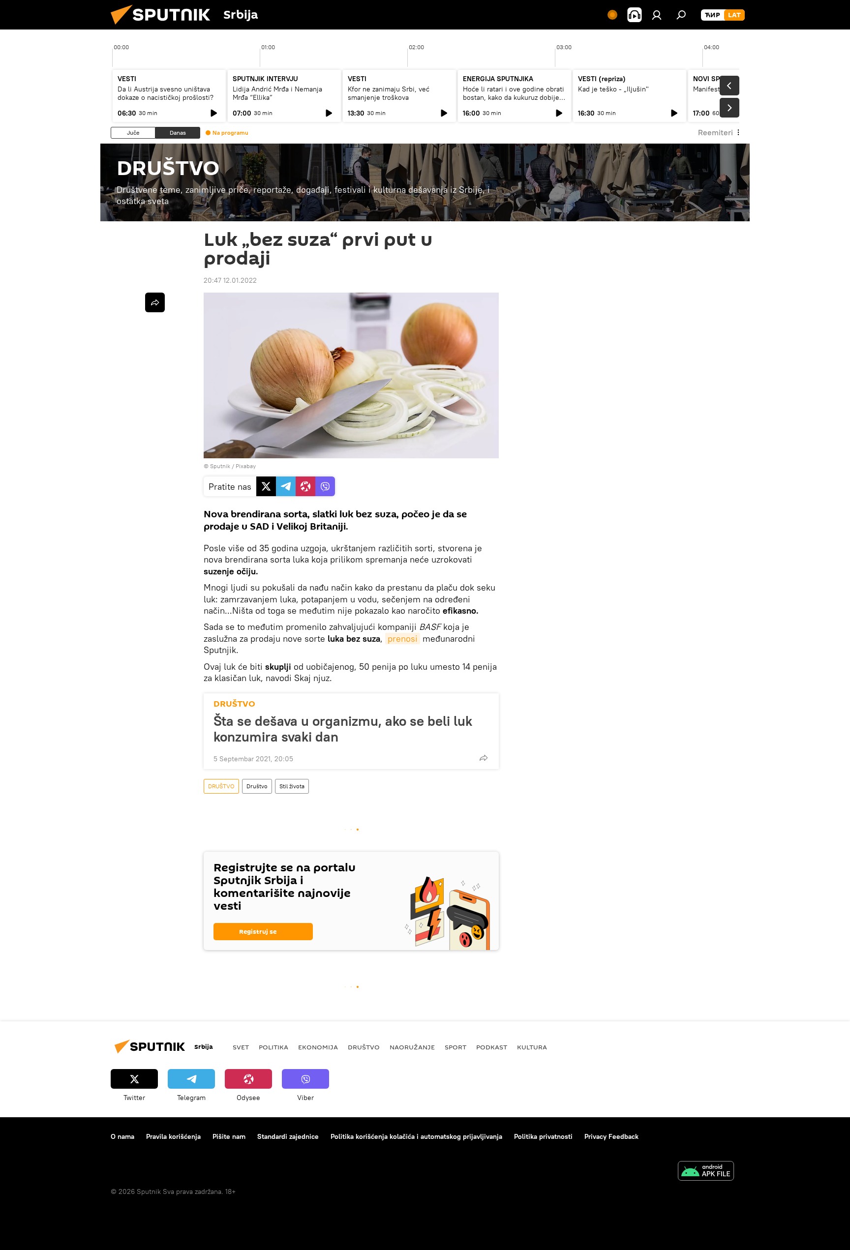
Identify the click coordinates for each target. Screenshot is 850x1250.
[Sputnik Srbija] (164, 27)
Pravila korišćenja (173, 1136)
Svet (241, 1046)
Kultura (532, 1046)
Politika (273, 1046)
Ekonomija (318, 1046)
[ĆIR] (712, 15)
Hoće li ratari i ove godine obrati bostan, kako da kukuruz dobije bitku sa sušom (513, 97)
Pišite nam (228, 1136)
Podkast (491, 1046)
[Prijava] (657, 15)
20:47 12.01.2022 (230, 280)
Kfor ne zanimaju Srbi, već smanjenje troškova (388, 93)
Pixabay (246, 466)
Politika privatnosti (543, 1136)
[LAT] (734, 15)
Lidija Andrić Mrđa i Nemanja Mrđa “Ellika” (277, 93)
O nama (122, 1136)
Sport (455, 1046)
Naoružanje (412, 1046)
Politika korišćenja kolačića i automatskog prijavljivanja (416, 1136)
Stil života (291, 786)
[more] (483, 758)
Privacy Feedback (611, 1136)
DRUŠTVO (234, 704)
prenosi (403, 638)
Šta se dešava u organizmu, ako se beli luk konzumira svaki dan (342, 728)
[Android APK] (705, 1172)
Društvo (257, 786)
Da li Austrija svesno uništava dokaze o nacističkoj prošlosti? (165, 93)
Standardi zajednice (288, 1136)
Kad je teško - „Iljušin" (613, 89)
